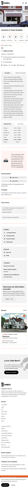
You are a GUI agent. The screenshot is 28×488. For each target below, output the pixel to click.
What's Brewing (5, 447)
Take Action (4, 413)
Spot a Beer (15, 180)
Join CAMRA (4, 404)
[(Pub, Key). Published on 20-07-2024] (14, 329)
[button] (26, 327)
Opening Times (7, 123)
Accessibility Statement (6, 433)
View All (25, 310)
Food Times (20, 123)
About (2, 407)
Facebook (21, 65)
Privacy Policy (4, 430)
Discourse (3, 444)
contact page (4, 396)
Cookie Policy (4, 437)
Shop (2, 428)
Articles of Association (6, 435)
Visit (2, 409)
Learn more (14, 481)
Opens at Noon (8, 51)
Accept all (5, 485)
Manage (13, 485)
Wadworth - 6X (7, 194)
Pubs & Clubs (4, 411)
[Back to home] (5, 3)
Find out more (19, 166)
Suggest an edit (9, 299)
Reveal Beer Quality (7, 45)
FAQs (22, 394)
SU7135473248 (8, 276)
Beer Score (15, 177)
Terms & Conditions (5, 442)
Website (5, 65)
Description (7, 72)
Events (2, 416)
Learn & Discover (5, 426)
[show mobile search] (23, 2)
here (14, 457)
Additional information (20, 72)
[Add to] (24, 316)
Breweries (3, 418)
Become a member (6, 212)
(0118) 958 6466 (7, 62)
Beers (2, 420)
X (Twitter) (13, 65)
